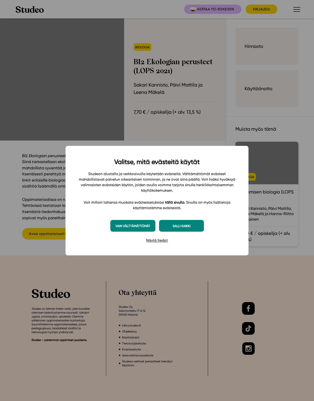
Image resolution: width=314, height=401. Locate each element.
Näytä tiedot (157, 240)
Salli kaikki (181, 226)
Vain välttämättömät (132, 226)
